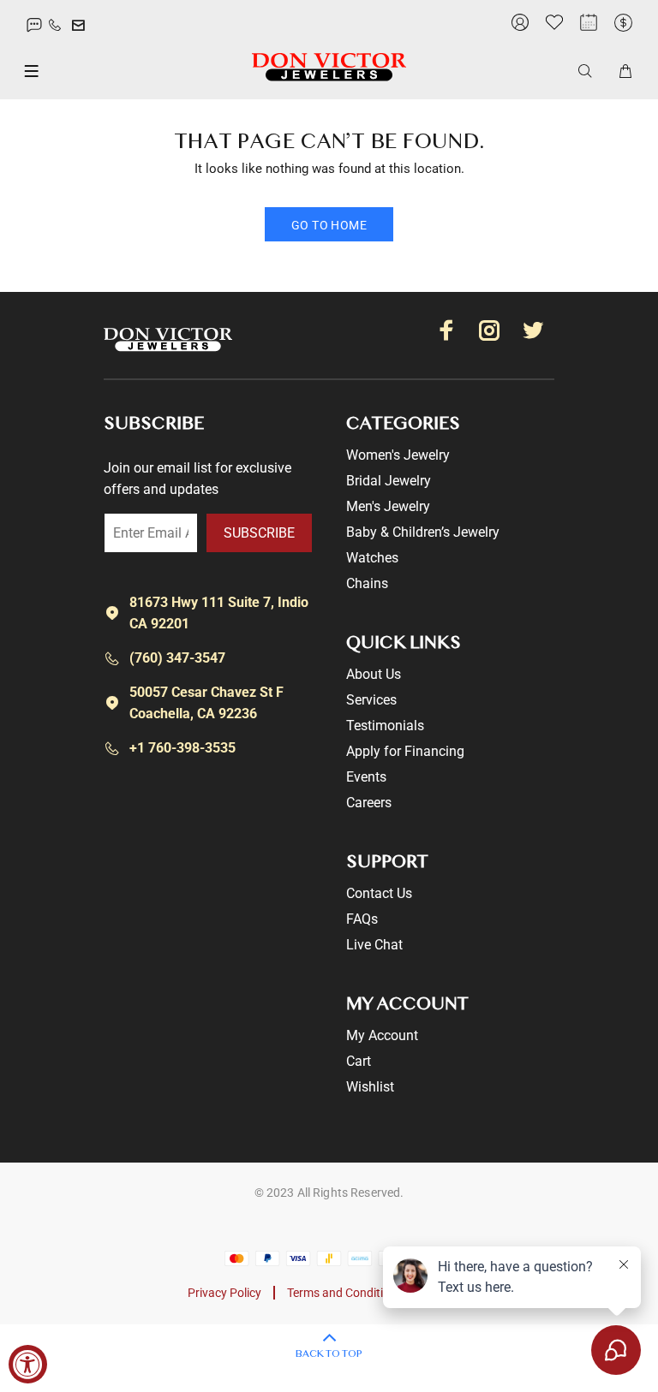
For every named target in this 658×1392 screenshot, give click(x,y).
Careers (369, 802)
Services (371, 700)
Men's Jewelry (388, 506)
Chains (367, 583)
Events (366, 777)
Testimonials (385, 725)
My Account (382, 1035)
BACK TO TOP (329, 1354)
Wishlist (370, 1087)
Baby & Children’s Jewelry (422, 532)
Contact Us (379, 893)
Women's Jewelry (398, 455)
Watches (372, 558)
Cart (358, 1061)
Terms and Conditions (345, 1293)
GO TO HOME (329, 225)
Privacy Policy (224, 1293)
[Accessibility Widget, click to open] (28, 1364)
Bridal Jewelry (388, 481)
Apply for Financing (405, 751)
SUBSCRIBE (259, 533)
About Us (373, 674)
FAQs (362, 919)
